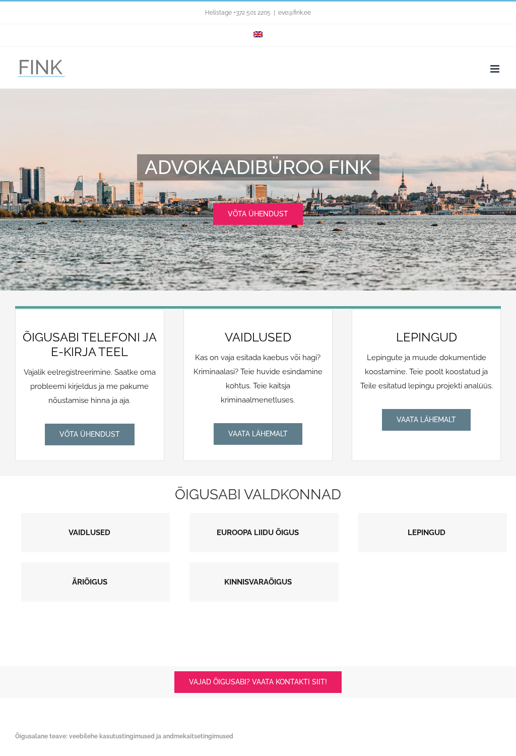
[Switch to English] (258, 35)
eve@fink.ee (294, 12)
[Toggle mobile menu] (495, 69)
